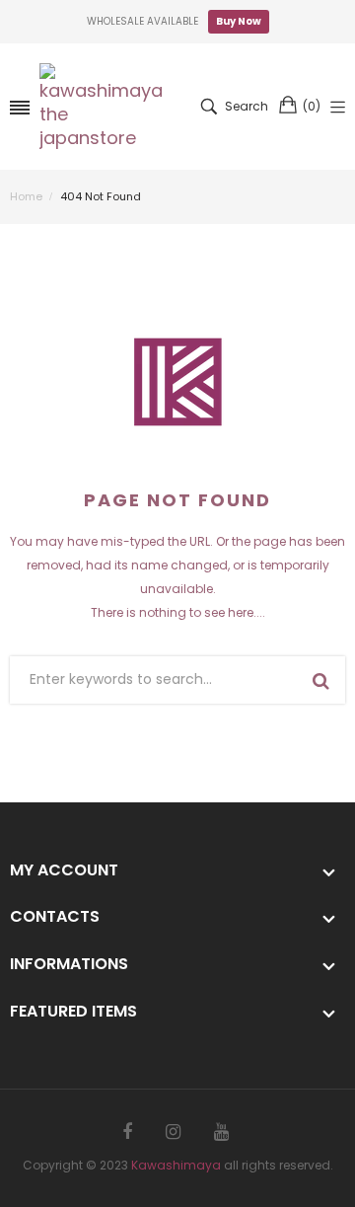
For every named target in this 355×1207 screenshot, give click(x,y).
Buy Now (238, 21)
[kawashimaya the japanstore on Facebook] (127, 1132)
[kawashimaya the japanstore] (103, 106)
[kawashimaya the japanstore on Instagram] (173, 1132)
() (311, 106)
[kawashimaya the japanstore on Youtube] (221, 1132)
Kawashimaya (176, 1165)
